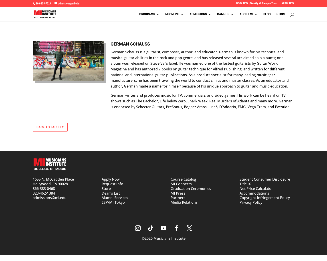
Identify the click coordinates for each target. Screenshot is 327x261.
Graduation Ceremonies (191, 188)
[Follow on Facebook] (176, 228)
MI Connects (181, 183)
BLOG (267, 14)
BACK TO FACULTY (50, 127)
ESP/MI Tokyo (113, 202)
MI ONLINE (172, 14)
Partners (178, 197)
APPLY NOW (287, 3)
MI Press (178, 193)
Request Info (112, 183)
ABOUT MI (246, 14)
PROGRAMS (147, 14)
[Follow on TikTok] (150, 228)
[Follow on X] (189, 228)
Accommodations (254, 193)
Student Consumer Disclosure (265, 179)
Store (106, 188)
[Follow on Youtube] (163, 228)
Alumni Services (115, 197)
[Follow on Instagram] (137, 228)
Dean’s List (111, 193)
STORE (281, 14)
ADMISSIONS (198, 14)
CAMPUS (223, 14)
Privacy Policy (251, 202)
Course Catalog (183, 179)
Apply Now (111, 179)
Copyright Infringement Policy (265, 197)
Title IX (245, 183)
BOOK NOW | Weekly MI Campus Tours (256, 3)
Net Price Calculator (256, 188)
